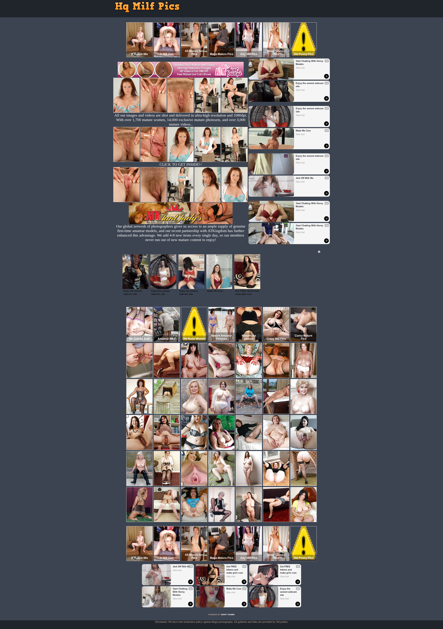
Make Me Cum (303, 130)
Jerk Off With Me (304, 178)
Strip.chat (300, 68)
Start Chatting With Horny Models (310, 62)
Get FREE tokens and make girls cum (247, 292)
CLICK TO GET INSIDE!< (181, 164)
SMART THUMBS (228, 614)
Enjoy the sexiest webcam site (310, 85)
